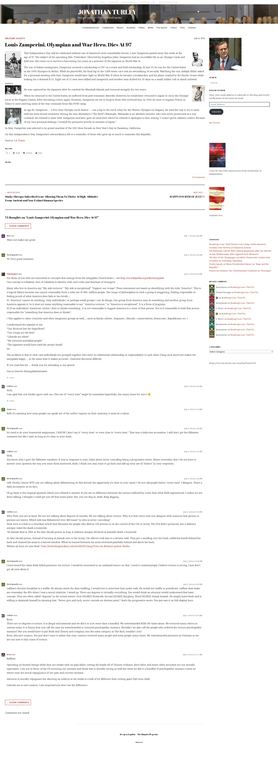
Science (173, 27)
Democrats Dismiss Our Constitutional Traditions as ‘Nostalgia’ (240, 270)
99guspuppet (12, 274)
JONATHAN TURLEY (107, 12)
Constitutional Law (90, 27)
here (220, 215)
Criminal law (108, 27)
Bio (154, 2)
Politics (141, 27)
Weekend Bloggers (129, 2)
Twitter (198, 11)
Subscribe (216, 111)
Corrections (144, 2)
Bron (9, 654)
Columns (192, 27)
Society (20, 38)
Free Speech (161, 27)
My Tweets (214, 123)
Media (150, 27)
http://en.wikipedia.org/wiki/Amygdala (142, 278)
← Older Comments (18, 226)
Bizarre (120, 27)
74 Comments (198, 177)
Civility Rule (113, 2)
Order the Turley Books (167, 2)
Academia (131, 27)
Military (10, 38)
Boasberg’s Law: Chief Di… (242, 287)
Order (212, 170)
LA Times (19, 140)
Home (103, 2)
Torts (182, 27)
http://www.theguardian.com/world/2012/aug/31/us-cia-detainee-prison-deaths (85, 546)
